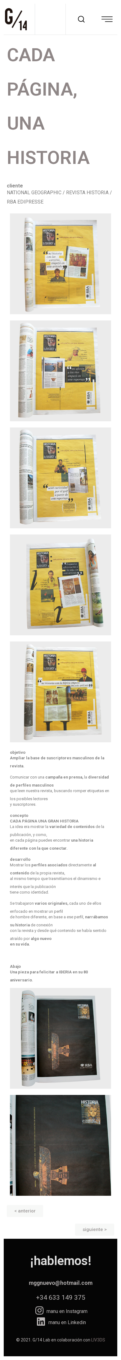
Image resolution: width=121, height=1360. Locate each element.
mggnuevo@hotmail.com (60, 1283)
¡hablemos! (60, 1261)
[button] (25, 1211)
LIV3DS (98, 1339)
